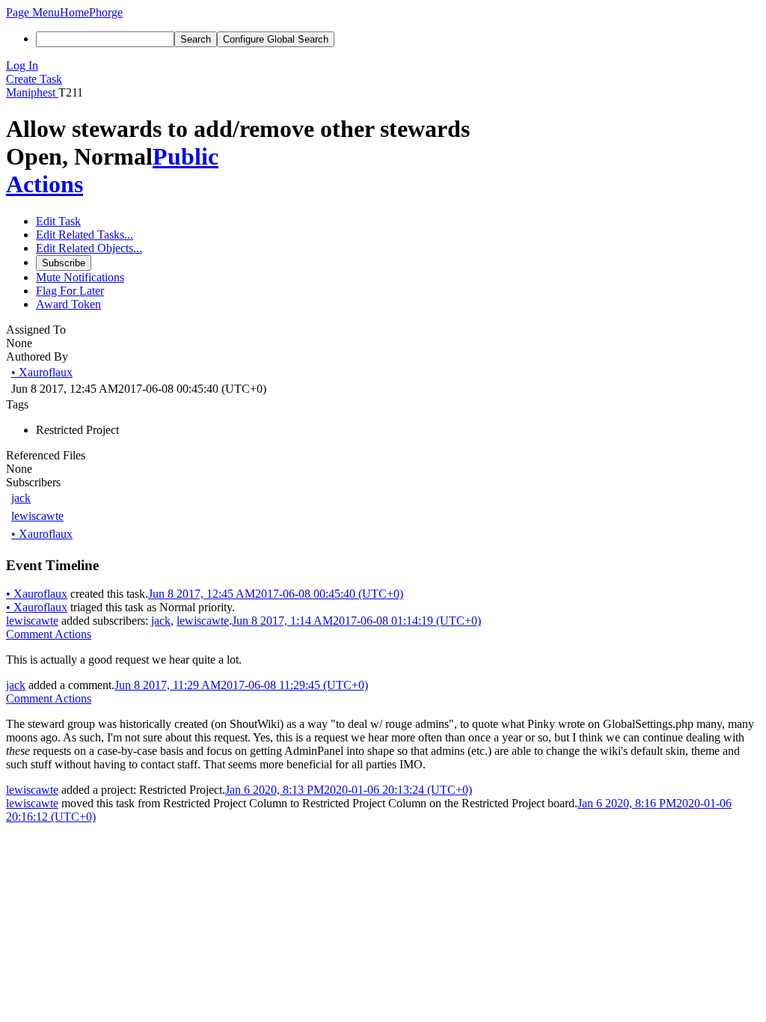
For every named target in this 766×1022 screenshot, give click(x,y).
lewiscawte (37, 516)
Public (185, 156)
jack (21, 498)
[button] (33, 12)
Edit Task (58, 221)
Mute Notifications (80, 277)
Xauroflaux (42, 372)
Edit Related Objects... (89, 248)
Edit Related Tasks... (84, 234)
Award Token (68, 304)
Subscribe (63, 263)
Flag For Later (70, 290)
